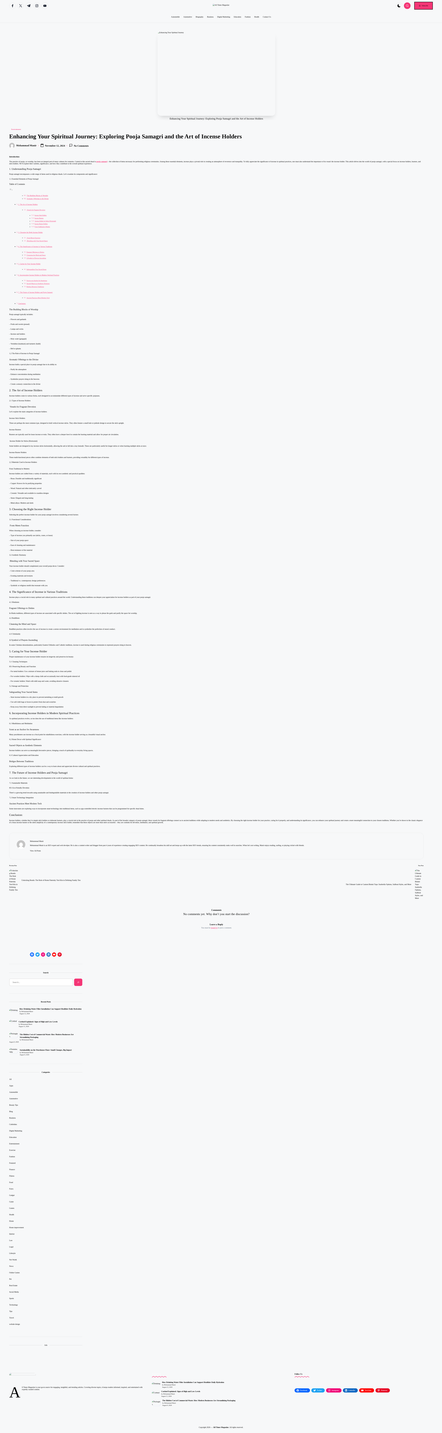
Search (45, 973)
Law (11, 1240)
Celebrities (13, 1124)
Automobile (13, 1092)
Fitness (11, 1176)
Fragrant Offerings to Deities (35, 252)
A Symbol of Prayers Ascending (36, 258)
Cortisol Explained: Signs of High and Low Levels (38, 1022)
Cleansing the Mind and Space (36, 255)
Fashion (12, 1157)
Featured (12, 1163)
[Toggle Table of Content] (11, 190)
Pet (10, 1279)
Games (11, 1208)
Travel (11, 1318)
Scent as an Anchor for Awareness (37, 280)
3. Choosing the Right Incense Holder (30, 232)
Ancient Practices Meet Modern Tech (38, 298)
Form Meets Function (33, 238)
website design (14, 1324)
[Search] (78, 982)
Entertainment (16, 129)
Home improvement (16, 1227)
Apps (11, 1086)
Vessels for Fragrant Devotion (36, 210)
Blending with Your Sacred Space (37, 241)
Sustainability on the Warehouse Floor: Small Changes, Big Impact (46, 1050)
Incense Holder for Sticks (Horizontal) (45, 221)
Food (11, 1182)
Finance (12, 1169)
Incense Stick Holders (41, 215)
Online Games (14, 1273)
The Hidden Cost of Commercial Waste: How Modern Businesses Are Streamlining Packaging (47, 1035)
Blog (11, 1111)
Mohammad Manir (37, 841)
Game (11, 1202)
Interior (12, 1234)
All (10, 1079)
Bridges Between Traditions (35, 287)
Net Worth (13, 1260)
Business (12, 1118)
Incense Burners (39, 218)
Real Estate (13, 1285)
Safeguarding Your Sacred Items (36, 269)
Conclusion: (22, 303)
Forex (11, 1189)
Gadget (12, 1195)
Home (11, 1221)
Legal (11, 1247)
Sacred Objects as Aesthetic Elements (38, 283)
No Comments (81, 145)
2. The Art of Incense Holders (28, 204)
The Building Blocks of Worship (37, 195)
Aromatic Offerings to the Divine (38, 199)
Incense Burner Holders (41, 224)
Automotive (13, 1099)
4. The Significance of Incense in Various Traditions (35, 246)
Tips (10, 1311)
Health (11, 1215)
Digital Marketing (15, 1131)
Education (13, 1137)
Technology (13, 1305)
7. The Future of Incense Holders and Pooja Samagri (35, 292)
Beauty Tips (13, 1105)
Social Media (14, 1292)
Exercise (12, 1150)
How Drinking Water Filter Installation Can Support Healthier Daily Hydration (50, 1009)
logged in (214, 928)
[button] (423, 6)
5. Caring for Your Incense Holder (29, 264)
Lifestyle (12, 1253)
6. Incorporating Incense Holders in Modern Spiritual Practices (38, 275)
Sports (11, 1298)
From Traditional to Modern (42, 227)
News (11, 1266)
